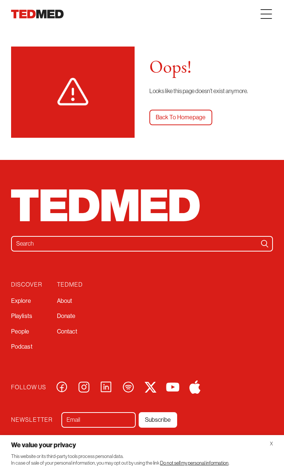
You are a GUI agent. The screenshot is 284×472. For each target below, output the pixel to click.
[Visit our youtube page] (172, 386)
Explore (21, 300)
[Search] (264, 243)
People (20, 331)
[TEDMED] (37, 14)
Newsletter (32, 419)
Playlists (21, 315)
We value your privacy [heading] (43, 445)
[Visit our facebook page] (61, 386)
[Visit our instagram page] (84, 386)
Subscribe (158, 419)
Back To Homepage (181, 117)
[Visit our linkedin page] (106, 386)
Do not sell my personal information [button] (194, 463)
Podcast (22, 346)
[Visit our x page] (150, 386)
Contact (67, 331)
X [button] (271, 444)
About (64, 300)
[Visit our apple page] (195, 386)
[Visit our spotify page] (128, 386)
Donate (66, 315)
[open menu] (266, 14)
